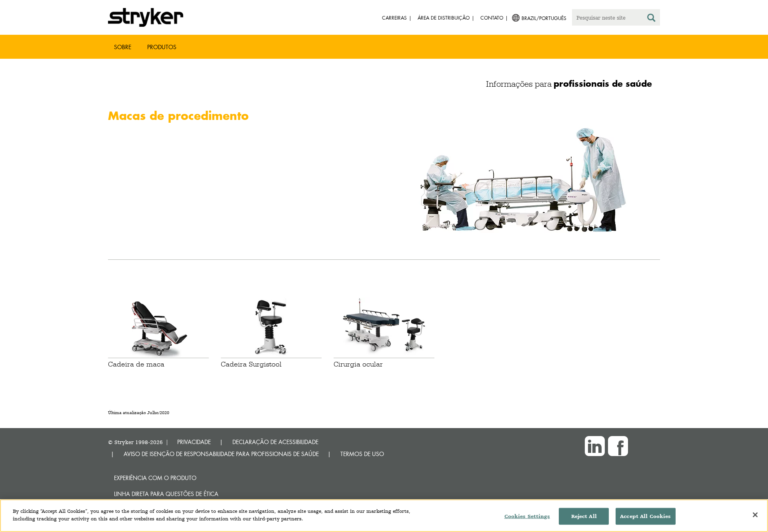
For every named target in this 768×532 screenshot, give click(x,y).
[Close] (755, 515)
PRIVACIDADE (194, 442)
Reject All (584, 516)
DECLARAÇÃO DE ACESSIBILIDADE (275, 442)
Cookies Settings (527, 516)
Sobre (122, 47)
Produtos (161, 47)
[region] (384, 515)
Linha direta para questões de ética (166, 494)
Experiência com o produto (155, 478)
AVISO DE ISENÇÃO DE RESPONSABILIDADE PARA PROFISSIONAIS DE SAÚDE (221, 454)
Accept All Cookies (645, 516)
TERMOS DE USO (362, 454)
